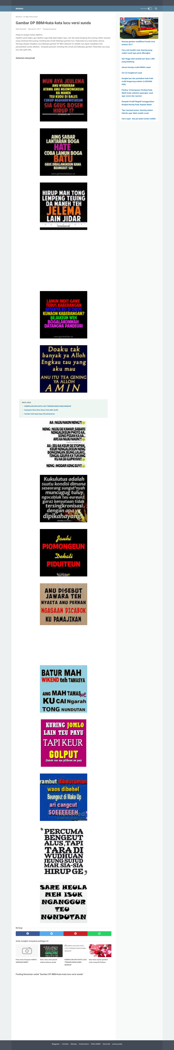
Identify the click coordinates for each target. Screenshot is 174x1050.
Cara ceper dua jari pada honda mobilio (139, 119)
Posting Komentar (49, 29)
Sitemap (74, 1044)
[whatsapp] (99, 933)
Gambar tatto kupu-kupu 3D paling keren (39, 414)
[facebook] (28, 933)
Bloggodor (56, 1044)
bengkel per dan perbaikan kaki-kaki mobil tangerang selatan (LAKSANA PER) (137, 81)
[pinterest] (75, 933)
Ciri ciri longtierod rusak (132, 73)
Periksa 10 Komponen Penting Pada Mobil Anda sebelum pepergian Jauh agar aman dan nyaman (137, 93)
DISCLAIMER (95, 1044)
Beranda (19, 9)
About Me (106, 1044)
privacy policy (117, 1044)
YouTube (65, 1044)
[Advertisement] (63, 643)
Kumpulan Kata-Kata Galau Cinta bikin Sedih (41, 410)
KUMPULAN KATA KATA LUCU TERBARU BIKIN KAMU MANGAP (47, 406)
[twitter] (52, 933)
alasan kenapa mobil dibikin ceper (136, 67)
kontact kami (84, 1044)
